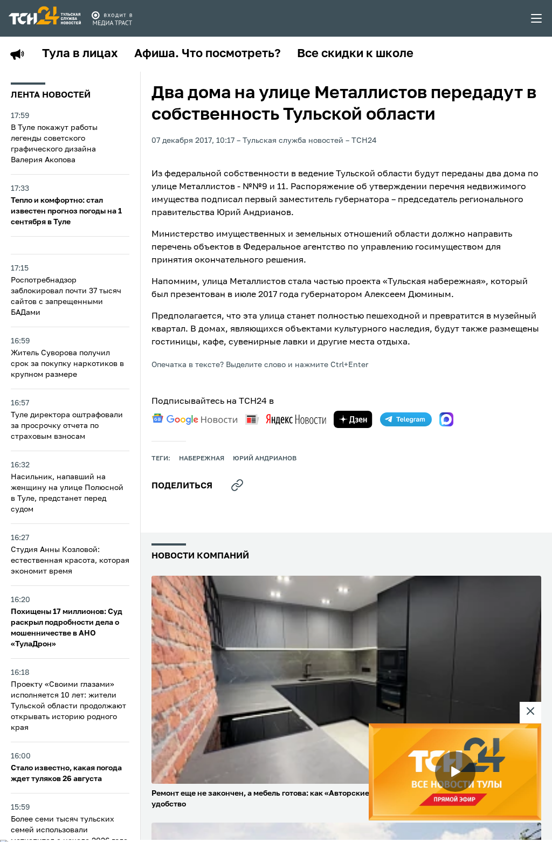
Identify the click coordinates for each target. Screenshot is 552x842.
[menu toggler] (536, 18)
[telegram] (406, 419)
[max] (446, 419)
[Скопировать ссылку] (237, 485)
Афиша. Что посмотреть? (207, 54)
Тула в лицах (80, 54)
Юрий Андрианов (264, 458)
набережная (201, 458)
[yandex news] (285, 419)
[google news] (194, 419)
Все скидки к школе (355, 54)
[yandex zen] (353, 419)
